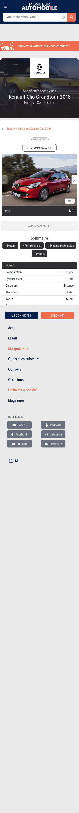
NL (17, 461)
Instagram (55, 434)
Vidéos (22, 425)
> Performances (31, 245)
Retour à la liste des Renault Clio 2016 (28, 128)
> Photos (39, 253)
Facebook (21, 434)
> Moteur (10, 245)
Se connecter (21, 315)
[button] (74, 179)
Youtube (22, 443)
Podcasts (55, 425)
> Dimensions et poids (61, 245)
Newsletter (55, 443)
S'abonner (57, 315)
